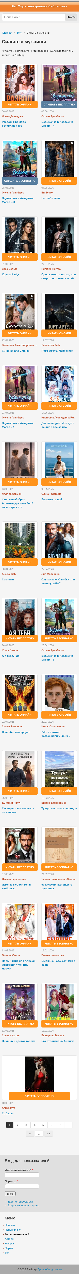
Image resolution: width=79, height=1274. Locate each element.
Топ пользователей (17, 1234)
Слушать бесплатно (59, 104)
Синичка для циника (15, 350)
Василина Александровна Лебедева (20, 345)
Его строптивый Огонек (57, 1040)
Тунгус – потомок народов (59, 808)
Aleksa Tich (9, 574)
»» (48, 1133)
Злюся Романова (12, 726)
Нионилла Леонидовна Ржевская (59, 417)
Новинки (10, 1225)
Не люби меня (50, 198)
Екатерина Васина (52, 1035)
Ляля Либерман (11, 493)
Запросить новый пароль (23, 1205)
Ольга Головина (51, 493)
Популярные (13, 1229)
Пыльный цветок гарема (18, 1040)
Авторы (9, 1238)
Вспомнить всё (51, 499)
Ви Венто (47, 192)
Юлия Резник (10, 650)
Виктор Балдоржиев (53, 802)
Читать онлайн (19, 104)
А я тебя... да (10, 655)
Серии (9, 1248)
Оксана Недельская (14, 879)
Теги (7, 1252)
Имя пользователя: (19, 1170)
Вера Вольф (9, 268)
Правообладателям (49, 1269)
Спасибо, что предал (16, 732)
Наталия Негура (51, 268)
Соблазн (7, 1113)
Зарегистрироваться (20, 1201)
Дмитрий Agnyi (11, 802)
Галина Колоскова (52, 955)
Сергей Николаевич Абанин (58, 879)
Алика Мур (8, 1107)
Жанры (9, 1243)
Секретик (8, 579)
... (39, 1133)
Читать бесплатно (20, 638)
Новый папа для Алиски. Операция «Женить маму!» (18, 964)
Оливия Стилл (11, 955)
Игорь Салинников (53, 726)
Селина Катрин (11, 1035)
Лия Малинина (50, 574)
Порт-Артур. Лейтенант (57, 350)
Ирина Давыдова (12, 116)
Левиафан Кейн (51, 345)
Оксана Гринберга (52, 116)
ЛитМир (18, 6)
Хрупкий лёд (10, 274)
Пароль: (11, 1181)
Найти (71, 17)
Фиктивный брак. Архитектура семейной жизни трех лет (17, 503)
